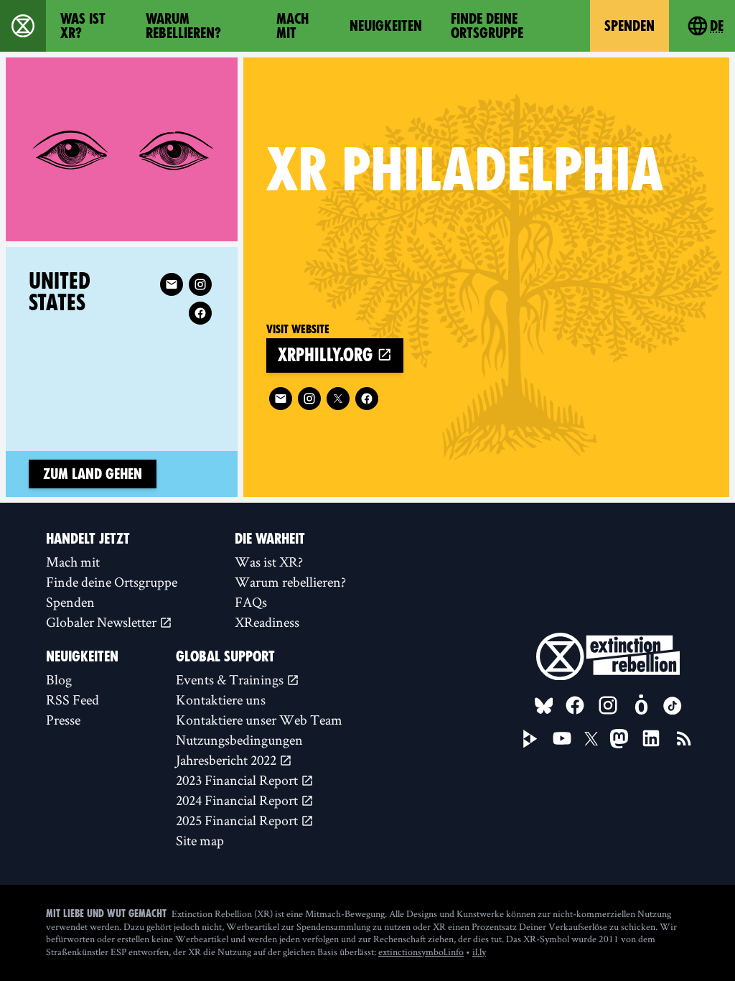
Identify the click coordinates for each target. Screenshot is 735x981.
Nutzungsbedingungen (239, 739)
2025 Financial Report (238, 820)
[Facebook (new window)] (366, 398)
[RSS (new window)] (684, 738)
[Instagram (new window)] (309, 398)
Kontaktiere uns (221, 699)
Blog (59, 679)
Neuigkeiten (386, 25)
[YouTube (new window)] (562, 738)
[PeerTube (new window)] (530, 739)
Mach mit (292, 26)
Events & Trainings (231, 679)
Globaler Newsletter (102, 622)
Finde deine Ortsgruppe (487, 26)
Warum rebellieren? (183, 26)
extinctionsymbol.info (421, 951)
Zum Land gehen (92, 474)
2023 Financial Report (238, 780)
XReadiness (267, 622)
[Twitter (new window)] (338, 398)
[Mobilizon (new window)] (640, 705)
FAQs (251, 601)
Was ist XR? (83, 26)
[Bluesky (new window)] (544, 706)
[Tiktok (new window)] (672, 706)
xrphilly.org (327, 355)
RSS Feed (72, 699)
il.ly (479, 951)
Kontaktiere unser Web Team (259, 719)
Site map (200, 840)
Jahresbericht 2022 (227, 759)
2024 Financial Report (238, 800)
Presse (63, 719)
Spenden (629, 25)
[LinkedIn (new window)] (651, 738)
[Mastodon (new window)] (619, 738)
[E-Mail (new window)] (280, 398)
